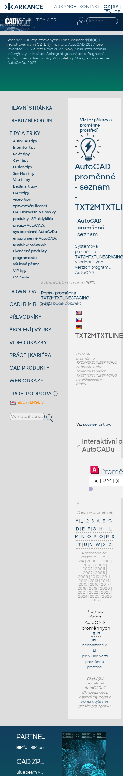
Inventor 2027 (19, 49)
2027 (94, 600)
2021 (82, 592)
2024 (82, 596)
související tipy (96, 424)
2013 (94, 580)
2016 (94, 584)
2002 (87, 565)
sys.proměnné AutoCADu (35, 231)
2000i (104, 561)
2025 (94, 596)
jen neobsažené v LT (94, 645)
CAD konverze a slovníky (34, 212)
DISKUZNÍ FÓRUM (31, 120)
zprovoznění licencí (30, 206)
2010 (95, 576)
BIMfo (21, 747)
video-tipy (22, 199)
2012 (83, 580)
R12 (95, 557)
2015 (83, 584)
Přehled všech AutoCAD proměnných (96, 620)
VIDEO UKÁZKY (28, 342)
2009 (83, 576)
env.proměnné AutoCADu (35, 238)
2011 (106, 576)
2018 (82, 588)
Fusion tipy (22, 167)
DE (117, 12)
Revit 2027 (53, 49)
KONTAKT (89, 6)
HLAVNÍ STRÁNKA (31, 108)
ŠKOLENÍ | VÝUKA (31, 330)
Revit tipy (21, 154)
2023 (105, 592)
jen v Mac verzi (95, 656)
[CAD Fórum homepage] (18, 25)
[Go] (91, 489)
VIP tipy (19, 270)
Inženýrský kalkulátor (26, 53)
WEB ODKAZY (27, 381)
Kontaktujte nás (95, 701)
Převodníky (41, 58)
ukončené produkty (30, 251)
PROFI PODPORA (30, 393)
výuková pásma (26, 264)
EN (108, 12)
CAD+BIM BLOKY (30, 304)
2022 (93, 592)
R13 (104, 557)
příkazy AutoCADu (29, 225)
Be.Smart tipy (25, 186)
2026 (107, 596)
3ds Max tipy (23, 173)
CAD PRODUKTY (30, 368)
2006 (100, 568)
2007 (87, 572)
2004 (100, 565)
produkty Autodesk (29, 244)
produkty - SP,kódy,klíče (33, 218)
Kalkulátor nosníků (90, 49)
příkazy (78, 58)
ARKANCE (65, 6)
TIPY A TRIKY (25, 133)
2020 (105, 588)
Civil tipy (20, 160)
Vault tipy (21, 179)
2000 (92, 561)
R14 (81, 561)
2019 (93, 588)
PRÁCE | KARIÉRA (30, 355)
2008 (100, 572)
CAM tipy (21, 193)
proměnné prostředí (90, 128)
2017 (105, 584)
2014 (105, 580)
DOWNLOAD (25, 291)
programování (25, 257)
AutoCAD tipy (25, 141)
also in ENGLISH (31, 402)
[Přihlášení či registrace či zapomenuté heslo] (81, 25)
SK (116, 6)
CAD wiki (21, 277)
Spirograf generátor (64, 53)
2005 (87, 568)
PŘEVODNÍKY (26, 317)
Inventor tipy (24, 147)
